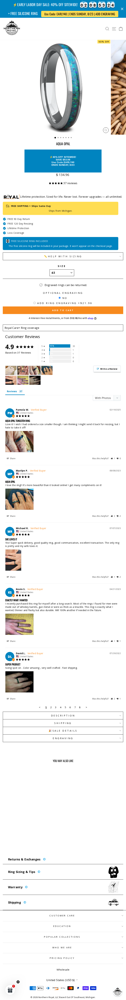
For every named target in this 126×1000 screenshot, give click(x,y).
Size (62, 266)
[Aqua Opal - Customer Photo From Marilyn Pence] (46, 370)
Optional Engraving (63, 292)
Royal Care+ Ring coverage (22, 328)
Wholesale (63, 969)
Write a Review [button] (108, 368)
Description (63, 715)
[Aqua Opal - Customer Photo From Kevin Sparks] (23, 380)
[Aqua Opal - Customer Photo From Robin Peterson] (23, 370)
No (64, 298)
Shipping (63, 723)
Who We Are (62, 947)
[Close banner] (122, 9)
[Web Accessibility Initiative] (1, 996)
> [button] (86, 707)
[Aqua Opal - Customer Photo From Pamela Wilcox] (35, 370)
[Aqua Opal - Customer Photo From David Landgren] (35, 380)
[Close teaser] (18, 982)
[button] (113, 458)
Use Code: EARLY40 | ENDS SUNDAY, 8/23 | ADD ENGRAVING (79, 14)
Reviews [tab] (12, 391)
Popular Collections (62, 936)
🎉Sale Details (63, 730)
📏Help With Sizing (63, 256)
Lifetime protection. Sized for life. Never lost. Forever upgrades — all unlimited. (71, 196)
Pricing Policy (62, 958)
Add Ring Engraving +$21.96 (64, 303)
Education (62, 926)
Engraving (63, 738)
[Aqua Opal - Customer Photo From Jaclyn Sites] (11, 370)
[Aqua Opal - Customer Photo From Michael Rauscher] (11, 380)
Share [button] (12, 458)
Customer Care (62, 915)
